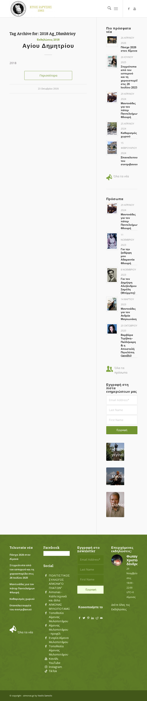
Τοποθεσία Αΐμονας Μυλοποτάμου (58, 617)
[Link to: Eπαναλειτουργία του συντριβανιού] (112, 148)
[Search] (107, 8)
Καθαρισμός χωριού (22, 599)
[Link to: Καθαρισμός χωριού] (112, 128)
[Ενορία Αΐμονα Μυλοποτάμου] (46, 638)
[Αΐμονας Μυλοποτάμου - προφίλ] (46, 625)
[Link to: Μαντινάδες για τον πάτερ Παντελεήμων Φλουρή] (112, 97)
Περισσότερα (48, 75)
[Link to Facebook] (129, 8)
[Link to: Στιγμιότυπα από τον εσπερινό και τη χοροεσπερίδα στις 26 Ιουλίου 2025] (112, 61)
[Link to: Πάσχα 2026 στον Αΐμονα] (112, 39)
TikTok (53, 671)
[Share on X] (84, 618)
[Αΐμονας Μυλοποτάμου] (32, 8)
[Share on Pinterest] (88, 618)
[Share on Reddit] (97, 618)
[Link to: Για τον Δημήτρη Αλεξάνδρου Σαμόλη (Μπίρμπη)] (112, 275)
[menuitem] (107, 8)
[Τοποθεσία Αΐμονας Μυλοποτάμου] (46, 613)
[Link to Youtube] (134, 8)
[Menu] (116, 8)
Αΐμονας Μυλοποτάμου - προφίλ (58, 629)
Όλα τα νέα (121, 176)
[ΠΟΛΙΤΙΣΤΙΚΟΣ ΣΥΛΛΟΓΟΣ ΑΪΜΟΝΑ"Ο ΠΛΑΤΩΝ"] (46, 575)
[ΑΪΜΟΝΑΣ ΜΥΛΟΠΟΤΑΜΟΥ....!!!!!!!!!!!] (46, 604)
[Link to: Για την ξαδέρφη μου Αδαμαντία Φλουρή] (112, 241)
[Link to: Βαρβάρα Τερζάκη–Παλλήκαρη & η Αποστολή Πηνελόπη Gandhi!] (112, 329)
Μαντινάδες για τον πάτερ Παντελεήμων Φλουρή (22, 588)
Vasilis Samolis (45, 695)
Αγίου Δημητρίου (48, 45)
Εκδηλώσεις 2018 (48, 39)
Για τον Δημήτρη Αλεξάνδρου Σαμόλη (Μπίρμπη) (128, 285)
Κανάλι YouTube (54, 661)
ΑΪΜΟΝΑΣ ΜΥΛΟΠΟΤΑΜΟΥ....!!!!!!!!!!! (66, 606)
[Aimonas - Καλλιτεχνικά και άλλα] (46, 592)
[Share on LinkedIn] (92, 618)
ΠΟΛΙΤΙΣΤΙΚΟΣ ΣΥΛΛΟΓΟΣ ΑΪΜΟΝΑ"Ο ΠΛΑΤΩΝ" (59, 581)
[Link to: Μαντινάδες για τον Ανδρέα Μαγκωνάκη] (112, 304)
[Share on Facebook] (79, 618)
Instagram (55, 667)
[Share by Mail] (101, 618)
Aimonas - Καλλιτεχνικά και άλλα (58, 596)
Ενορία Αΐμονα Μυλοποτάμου (59, 640)
